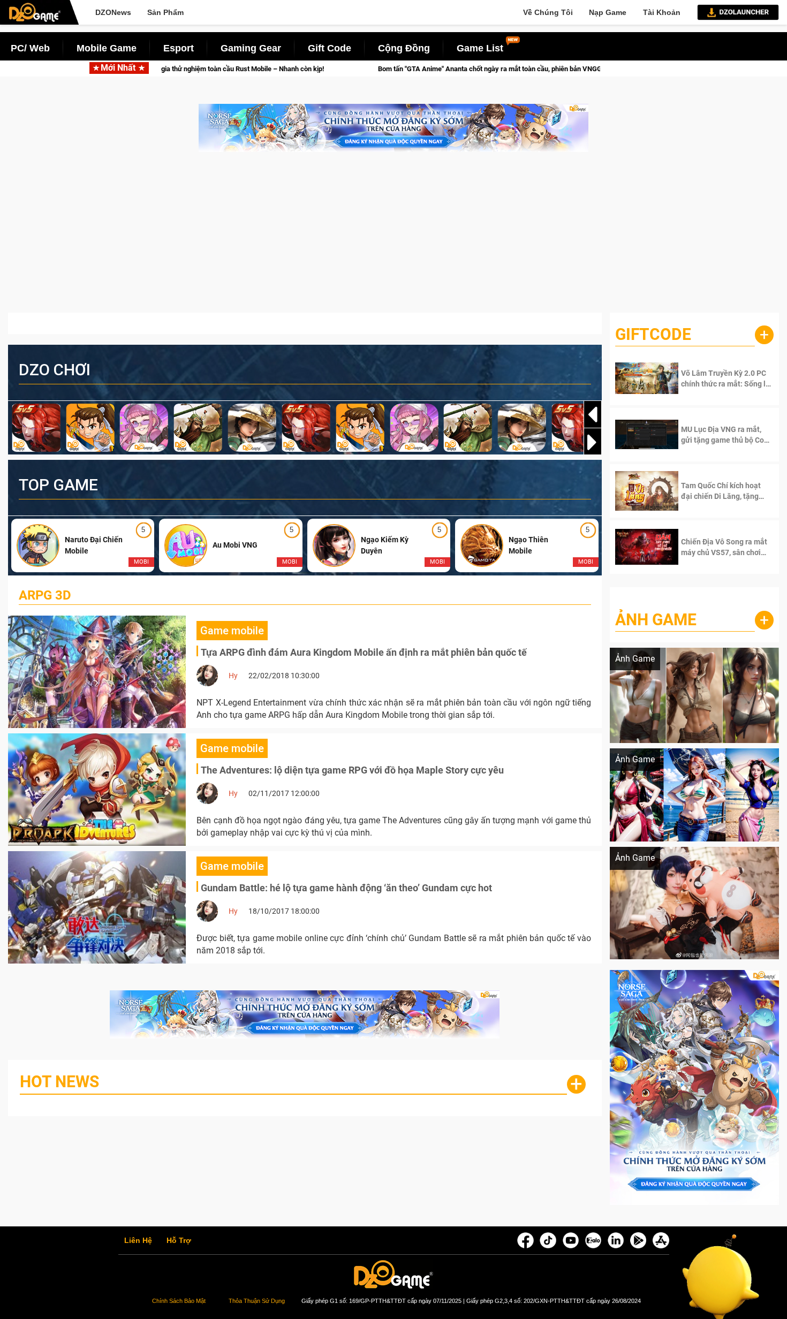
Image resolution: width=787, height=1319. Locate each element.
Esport (178, 48)
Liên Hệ (138, 1241)
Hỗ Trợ (179, 1241)
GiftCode (653, 334)
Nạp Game (607, 12)
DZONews (113, 12)
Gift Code (329, 48)
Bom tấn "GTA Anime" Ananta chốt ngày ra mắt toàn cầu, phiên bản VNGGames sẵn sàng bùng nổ (421, 69)
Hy (233, 675)
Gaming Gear (251, 48)
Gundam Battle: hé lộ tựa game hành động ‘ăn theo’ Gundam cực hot (346, 887)
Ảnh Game (656, 619)
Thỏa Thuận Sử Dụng (257, 1301)
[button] (593, 442)
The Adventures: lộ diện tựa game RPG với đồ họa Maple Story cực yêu (352, 770)
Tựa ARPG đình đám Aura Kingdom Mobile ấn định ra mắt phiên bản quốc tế (364, 652)
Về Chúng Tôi (548, 12)
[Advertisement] (393, 238)
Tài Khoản (661, 12)
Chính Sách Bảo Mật (179, 1301)
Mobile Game (107, 48)
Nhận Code (716, 378)
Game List (480, 48)
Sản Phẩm (165, 12)
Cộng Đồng (404, 48)
